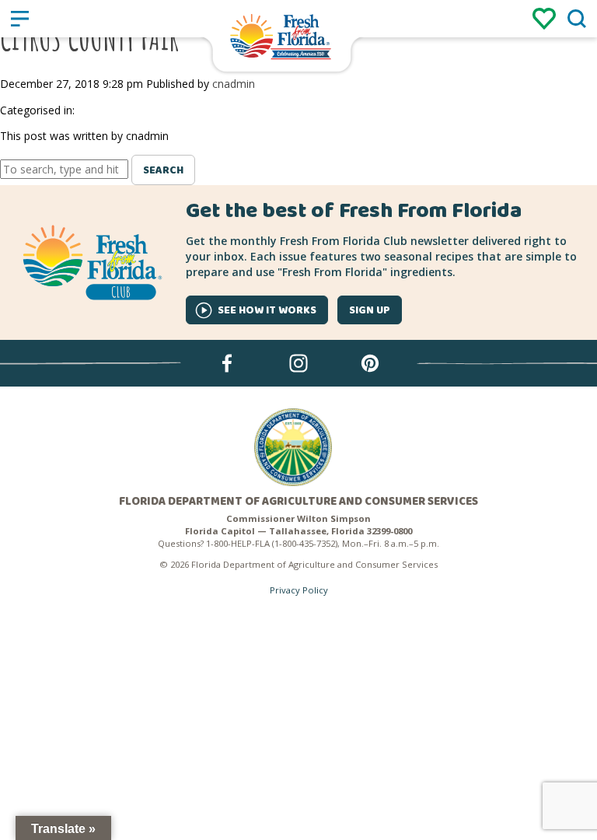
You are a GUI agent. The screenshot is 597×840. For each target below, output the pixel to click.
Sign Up (369, 310)
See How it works (267, 310)
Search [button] (163, 170)
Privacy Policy (299, 590)
